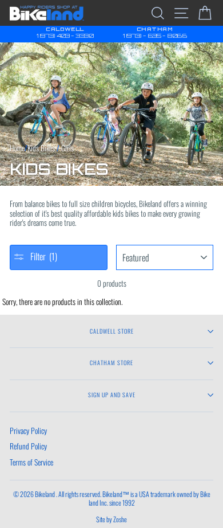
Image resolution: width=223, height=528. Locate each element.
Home (17, 148)
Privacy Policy (28, 430)
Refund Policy (28, 446)
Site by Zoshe (111, 519)
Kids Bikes (41, 148)
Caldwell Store (112, 331)
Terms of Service (31, 462)
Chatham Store (111, 362)
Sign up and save (112, 394)
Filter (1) (42, 256)
